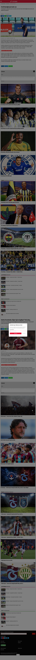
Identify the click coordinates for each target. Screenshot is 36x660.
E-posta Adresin (12, 329)
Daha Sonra (24, 333)
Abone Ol (15, 333)
